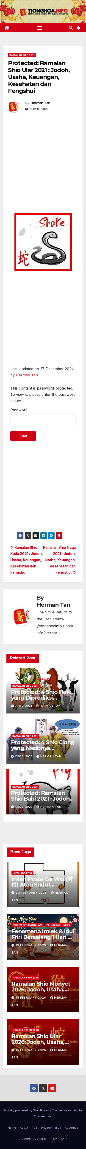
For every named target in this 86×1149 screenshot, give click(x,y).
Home (12, 1127)
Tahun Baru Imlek (58, 925)
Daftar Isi (40, 1138)
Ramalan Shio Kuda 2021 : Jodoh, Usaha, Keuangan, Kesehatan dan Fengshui (26, 560)
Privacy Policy (51, 1127)
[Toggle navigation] (40, 27)
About (24, 1127)
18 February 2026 (31, 997)
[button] (71, 27)
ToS (34, 1127)
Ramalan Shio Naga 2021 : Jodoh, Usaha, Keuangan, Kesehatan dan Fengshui (59, 560)
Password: (19, 410)
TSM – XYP (59, 1138)
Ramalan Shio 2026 (26, 977)
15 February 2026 (31, 1050)
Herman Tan (40, 103)
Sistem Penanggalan (27, 925)
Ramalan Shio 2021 (22, 55)
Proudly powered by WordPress (26, 1110)
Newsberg (71, 1110)
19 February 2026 (31, 945)
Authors (25, 1138)
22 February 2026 (32, 892)
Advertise (71, 1127)
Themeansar (43, 1116)
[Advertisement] (43, 167)
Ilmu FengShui (22, 872)
